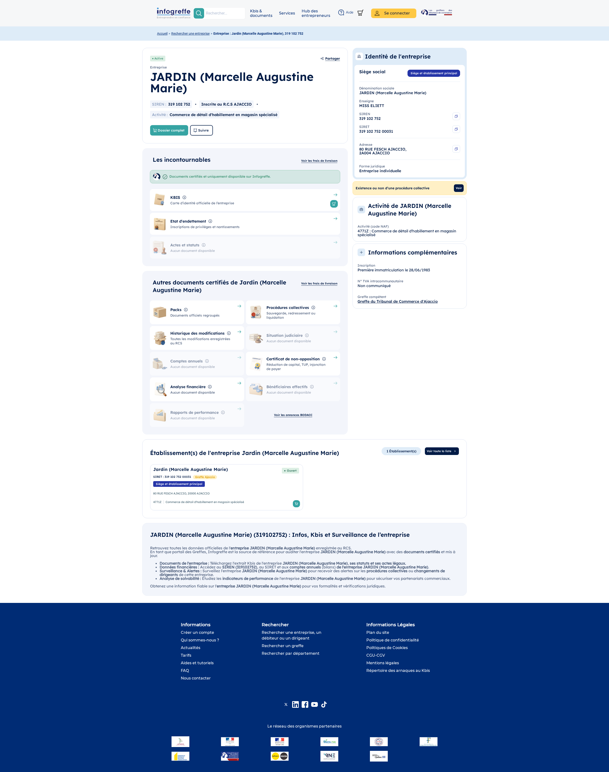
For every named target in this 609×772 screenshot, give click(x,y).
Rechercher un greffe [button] (283, 646)
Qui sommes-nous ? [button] (200, 640)
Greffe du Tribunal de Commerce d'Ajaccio (398, 301)
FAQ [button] (185, 670)
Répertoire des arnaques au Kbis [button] (398, 670)
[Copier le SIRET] (456, 129)
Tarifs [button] (186, 655)
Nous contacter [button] (196, 678)
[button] (261, 13)
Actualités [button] (190, 647)
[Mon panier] (360, 13)
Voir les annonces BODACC (293, 415)
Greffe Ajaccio (205, 477)
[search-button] (199, 13)
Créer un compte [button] (197, 632)
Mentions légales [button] (382, 663)
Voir (459, 188)
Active (158, 58)
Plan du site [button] (377, 632)
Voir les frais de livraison (319, 160)
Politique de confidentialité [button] (392, 640)
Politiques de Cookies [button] (387, 647)
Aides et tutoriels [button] (197, 663)
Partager (332, 58)
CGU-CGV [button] (375, 655)
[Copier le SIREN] (456, 116)
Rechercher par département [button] (290, 653)
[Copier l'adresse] (456, 149)
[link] (226, 487)
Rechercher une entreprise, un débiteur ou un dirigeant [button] (291, 635)
